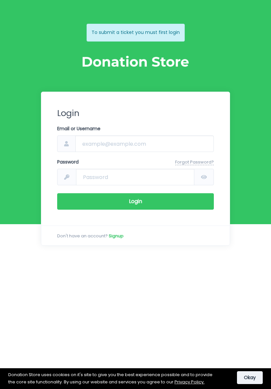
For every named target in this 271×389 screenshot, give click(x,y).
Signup (116, 236)
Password (68, 162)
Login (135, 201)
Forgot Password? (194, 162)
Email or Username (78, 128)
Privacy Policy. (189, 382)
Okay (250, 377)
